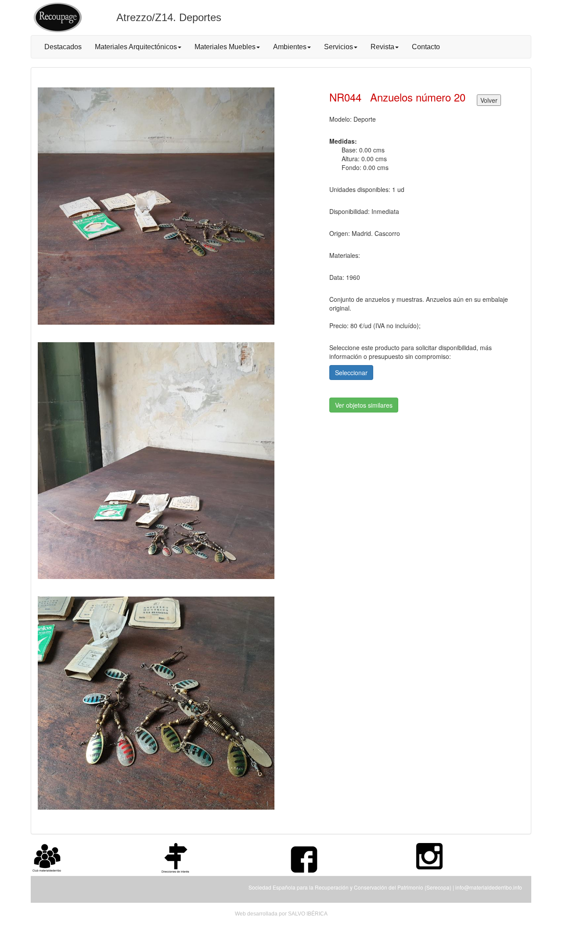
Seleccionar (351, 372)
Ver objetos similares (364, 405)
